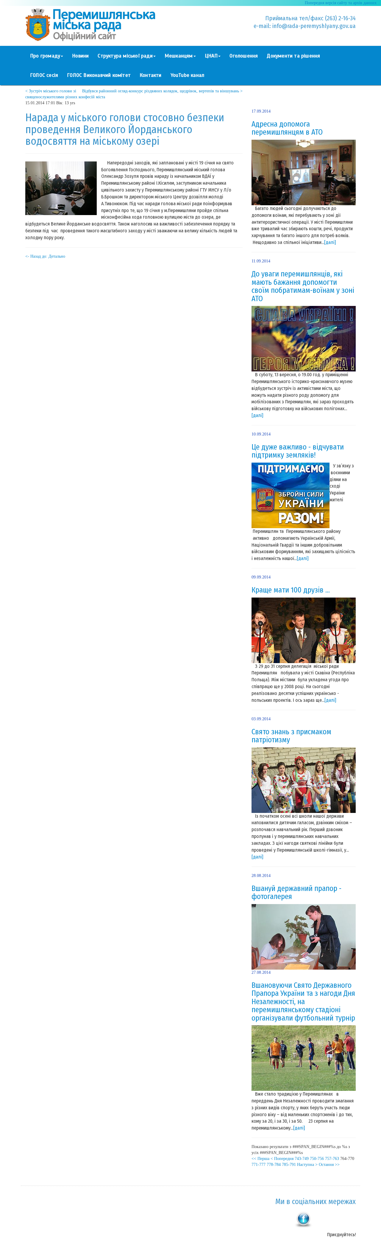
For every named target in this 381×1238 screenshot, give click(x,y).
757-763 (332, 1158)
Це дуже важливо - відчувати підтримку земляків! (298, 451)
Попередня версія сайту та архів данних (341, 3)
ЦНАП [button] (211, 56)
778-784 (274, 1164)
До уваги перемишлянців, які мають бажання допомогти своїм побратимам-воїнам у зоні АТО (303, 286)
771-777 (259, 1164)
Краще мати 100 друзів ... (291, 590)
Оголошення (243, 56)
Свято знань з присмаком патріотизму (291, 736)
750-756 (317, 1158)
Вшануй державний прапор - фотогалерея (296, 892)
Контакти (151, 75)
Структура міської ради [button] (125, 56)
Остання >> (329, 1164)
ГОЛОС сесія (44, 75)
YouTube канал (187, 75)
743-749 (302, 1158)
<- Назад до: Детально (45, 256)
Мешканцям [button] (179, 56)
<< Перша (260, 1158)
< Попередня (282, 1158)
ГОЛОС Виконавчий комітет (99, 75)
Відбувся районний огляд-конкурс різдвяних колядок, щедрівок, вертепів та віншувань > (162, 91)
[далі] (330, 242)
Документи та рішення (293, 56)
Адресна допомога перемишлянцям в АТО (287, 128)
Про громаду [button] (45, 56)
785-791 (289, 1164)
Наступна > (307, 1164)
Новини (80, 56)
